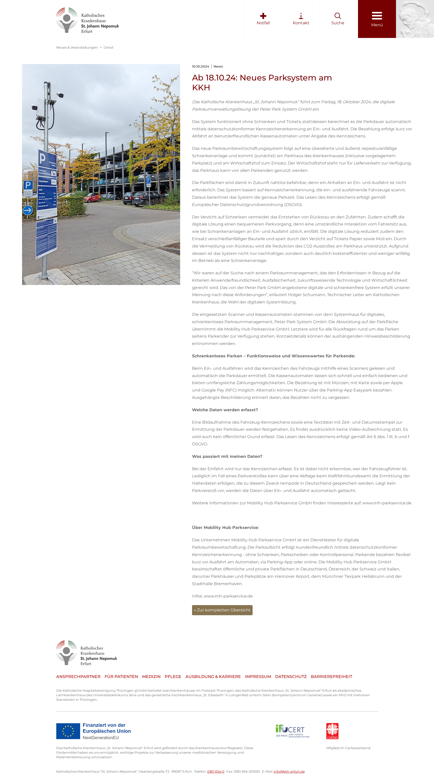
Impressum (258, 676)
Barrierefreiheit (331, 676)
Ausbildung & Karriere (213, 676)
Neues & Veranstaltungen (77, 47)
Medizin (151, 676)
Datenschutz (291, 676)
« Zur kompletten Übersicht (222, 610)
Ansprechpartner (78, 676)
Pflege (173, 676)
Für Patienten (121, 676)
